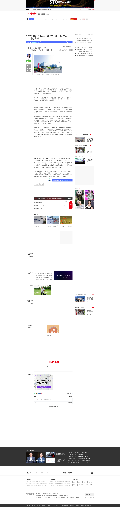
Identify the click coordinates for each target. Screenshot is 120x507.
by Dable (31, 303)
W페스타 (84, 482)
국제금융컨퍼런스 (81, 484)
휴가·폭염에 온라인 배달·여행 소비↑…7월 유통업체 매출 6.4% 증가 (82, 454)
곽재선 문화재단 (89, 484)
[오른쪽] (50, 285)
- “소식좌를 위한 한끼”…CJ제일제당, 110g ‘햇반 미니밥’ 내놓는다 (37, 485)
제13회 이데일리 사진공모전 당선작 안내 (39, 472)
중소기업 (56, 19)
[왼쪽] (48, 285)
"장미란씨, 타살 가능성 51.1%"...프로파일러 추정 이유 (79, 458)
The (91, 19)
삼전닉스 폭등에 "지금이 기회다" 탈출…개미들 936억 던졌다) (45, 275)
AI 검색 (31, 19)
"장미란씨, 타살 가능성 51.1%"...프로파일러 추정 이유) (44, 277)
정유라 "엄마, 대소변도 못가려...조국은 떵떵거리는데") (44, 273)
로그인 (93, 9)
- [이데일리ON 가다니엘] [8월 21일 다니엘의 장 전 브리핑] (59, 485)
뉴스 (85, 34)
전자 (42, 19)
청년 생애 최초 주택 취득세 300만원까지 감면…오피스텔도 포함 (81, 452)
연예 (92, 34)
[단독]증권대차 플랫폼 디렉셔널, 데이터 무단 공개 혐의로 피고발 (81, 460)
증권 (89, 34)
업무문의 (43, 505)
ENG (82, 9)
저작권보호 (72, 505)
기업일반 (67, 19)
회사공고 (33, 505)
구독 (85, 9)
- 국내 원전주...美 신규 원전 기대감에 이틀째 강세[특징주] (36, 483)
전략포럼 (79, 482)
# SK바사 (36, 184)
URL (30, 71)
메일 (27, 68)
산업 (52, 19)
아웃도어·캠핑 (61, 19)
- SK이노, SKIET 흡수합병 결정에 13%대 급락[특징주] (35, 481)
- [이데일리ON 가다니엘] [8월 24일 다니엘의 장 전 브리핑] (59, 483)
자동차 (45, 19)
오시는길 (38, 505)
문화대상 (74, 482)
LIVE (27, 9)
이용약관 (48, 505)
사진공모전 (90, 482)
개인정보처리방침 (88, 505)
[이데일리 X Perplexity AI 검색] (49, 42)
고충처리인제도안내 (65, 505)
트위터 (30, 65)
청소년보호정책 (55, 505)
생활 (49, 19)
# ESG (41, 184)
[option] (50, 9)
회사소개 (28, 505)
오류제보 (77, 505)
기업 (39, 19)
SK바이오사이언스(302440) (51, 88)
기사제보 (82, 505)
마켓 (87, 19)
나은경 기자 (29, 59)
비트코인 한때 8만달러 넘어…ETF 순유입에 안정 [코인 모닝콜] (81, 462)
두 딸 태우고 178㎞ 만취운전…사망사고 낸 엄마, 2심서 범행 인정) (46, 271)
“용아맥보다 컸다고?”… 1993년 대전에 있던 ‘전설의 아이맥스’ (81, 456)
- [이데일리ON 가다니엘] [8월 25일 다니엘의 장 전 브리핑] (59, 481)
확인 (92, 472)
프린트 (30, 68)
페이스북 (27, 65)
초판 (90, 9)
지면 (87, 9)
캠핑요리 (74, 484)
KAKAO (27, 71)
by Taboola (31, 256)
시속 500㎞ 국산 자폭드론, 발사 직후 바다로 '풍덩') (43, 279)
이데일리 (38, 13)
